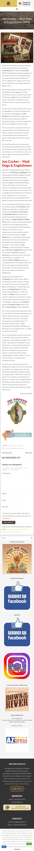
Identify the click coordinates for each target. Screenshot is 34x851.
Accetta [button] (29, 843)
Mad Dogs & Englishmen (18, 448)
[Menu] (17, 9)
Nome (4, 493)
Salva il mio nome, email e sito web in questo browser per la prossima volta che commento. (16, 515)
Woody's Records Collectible (16, 445)
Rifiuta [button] (4, 846)
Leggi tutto (17, 849)
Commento (6, 473)
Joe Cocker (8, 448)
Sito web (5, 507)
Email (4, 500)
